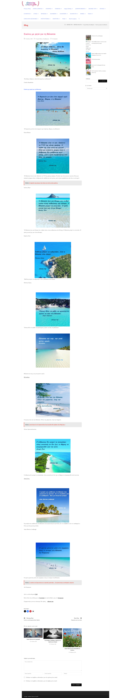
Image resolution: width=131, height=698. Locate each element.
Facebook (41, 598)
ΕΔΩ (36, 594)
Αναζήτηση (88, 78)
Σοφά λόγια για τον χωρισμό (33, 639)
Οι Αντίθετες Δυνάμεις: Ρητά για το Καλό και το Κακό (53, 641)
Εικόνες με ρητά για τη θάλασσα (101, 24)
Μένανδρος (26, 377)
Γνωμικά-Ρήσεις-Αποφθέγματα (42, 38)
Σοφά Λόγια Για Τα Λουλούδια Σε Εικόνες (72, 649)
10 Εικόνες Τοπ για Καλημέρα (97, 35)
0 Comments (55, 38)
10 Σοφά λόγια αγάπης (96, 59)
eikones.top (50, 601)
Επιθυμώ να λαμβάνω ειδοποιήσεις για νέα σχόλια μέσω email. (42, 677)
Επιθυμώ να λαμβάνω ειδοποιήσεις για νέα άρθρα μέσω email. (41, 681)
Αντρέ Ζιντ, (27, 478)
